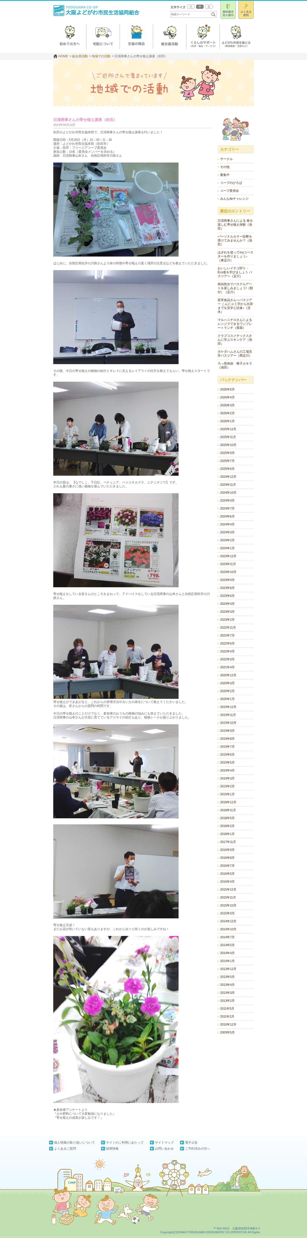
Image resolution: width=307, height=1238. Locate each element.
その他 (225, 167)
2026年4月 (227, 397)
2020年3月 (227, 683)
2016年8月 (227, 857)
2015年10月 (228, 905)
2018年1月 (227, 834)
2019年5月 (227, 762)
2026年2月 (227, 413)
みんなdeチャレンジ (234, 198)
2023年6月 (227, 595)
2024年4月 (227, 524)
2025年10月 (228, 445)
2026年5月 (227, 389)
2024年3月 (227, 532)
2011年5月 (227, 1008)
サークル (226, 159)
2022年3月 (227, 659)
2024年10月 (228, 492)
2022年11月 (228, 627)
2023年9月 (227, 580)
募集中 (225, 175)
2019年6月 (227, 754)
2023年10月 (228, 572)
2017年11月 (228, 842)
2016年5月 (227, 873)
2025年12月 (228, 429)
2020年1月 (227, 699)
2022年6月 (227, 643)
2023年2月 (227, 619)
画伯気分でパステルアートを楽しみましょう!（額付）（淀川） (235, 288)
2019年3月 (227, 778)
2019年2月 (227, 786)
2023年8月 (227, 588)
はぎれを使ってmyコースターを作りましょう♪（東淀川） (235, 256)
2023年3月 (227, 611)
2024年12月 (228, 476)
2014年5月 (227, 945)
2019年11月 (228, 715)
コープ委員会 (229, 190)
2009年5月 (227, 1032)
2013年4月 (227, 984)
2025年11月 (228, 437)
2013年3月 (227, 992)
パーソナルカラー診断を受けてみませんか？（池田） (235, 240)
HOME (63, 56)
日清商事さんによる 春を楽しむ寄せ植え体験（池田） (235, 224)
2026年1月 (227, 421)
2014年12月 (228, 921)
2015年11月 (228, 897)
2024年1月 (227, 548)
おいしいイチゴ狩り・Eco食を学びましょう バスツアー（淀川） (235, 272)
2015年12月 (228, 889)
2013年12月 (228, 969)
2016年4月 (227, 881)
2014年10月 (228, 929)
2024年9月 (227, 500)
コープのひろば (231, 182)
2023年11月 (228, 564)
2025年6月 (227, 468)
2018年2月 (227, 826)
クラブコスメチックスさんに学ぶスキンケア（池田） (235, 339)
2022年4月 (227, 651)
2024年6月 (227, 516)
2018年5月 (227, 818)
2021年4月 (227, 667)
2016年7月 (227, 865)
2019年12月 (228, 707)
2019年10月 (228, 722)
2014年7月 (227, 937)
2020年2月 (227, 691)
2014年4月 (227, 953)
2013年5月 (227, 977)
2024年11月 (228, 484)
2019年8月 (227, 738)
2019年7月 (227, 746)
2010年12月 (228, 1024)
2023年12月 (228, 556)
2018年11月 (228, 810)
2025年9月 (227, 453)
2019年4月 (227, 770)
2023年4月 (227, 603)
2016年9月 (227, 850)
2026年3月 (227, 405)
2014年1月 (227, 961)
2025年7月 (227, 461)
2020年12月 (228, 675)
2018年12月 (228, 802)
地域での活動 (101, 56)
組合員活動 (80, 56)
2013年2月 (227, 1000)
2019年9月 (227, 730)
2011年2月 (227, 1016)
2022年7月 (227, 635)
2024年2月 (227, 540)
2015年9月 (227, 913)
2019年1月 (227, 794)
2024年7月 (227, 508)
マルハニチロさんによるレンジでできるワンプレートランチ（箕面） (235, 323)
